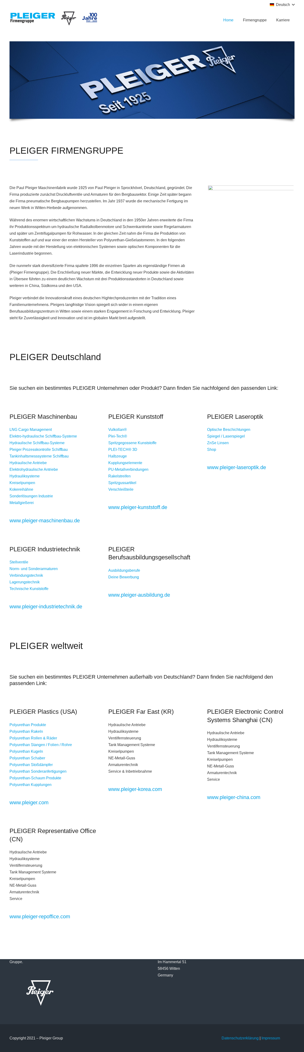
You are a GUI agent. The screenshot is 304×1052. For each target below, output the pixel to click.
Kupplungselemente (125, 463)
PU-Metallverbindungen (128, 469)
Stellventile (19, 562)
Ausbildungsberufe (124, 570)
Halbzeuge (117, 456)
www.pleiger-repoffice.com (40, 916)
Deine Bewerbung (123, 577)
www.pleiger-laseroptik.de (236, 467)
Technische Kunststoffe (29, 589)
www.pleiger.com (29, 802)
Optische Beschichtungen (228, 430)
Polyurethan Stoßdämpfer (31, 765)
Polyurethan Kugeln (26, 751)
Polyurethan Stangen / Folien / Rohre (41, 745)
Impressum (270, 1038)
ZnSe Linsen (218, 443)
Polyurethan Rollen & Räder (33, 738)
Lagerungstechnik (25, 582)
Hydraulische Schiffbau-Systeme (37, 443)
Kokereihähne (21, 489)
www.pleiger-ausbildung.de (139, 595)
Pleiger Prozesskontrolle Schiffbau (39, 449)
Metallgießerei (22, 503)
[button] (282, 5)
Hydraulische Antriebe (28, 463)
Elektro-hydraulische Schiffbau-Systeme (43, 436)
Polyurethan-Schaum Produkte (35, 778)
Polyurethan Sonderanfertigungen (38, 771)
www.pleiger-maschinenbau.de (45, 521)
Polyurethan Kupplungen (31, 785)
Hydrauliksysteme (25, 476)
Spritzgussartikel (122, 483)
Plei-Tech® (117, 436)
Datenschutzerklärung (240, 1038)
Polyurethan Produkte (28, 725)
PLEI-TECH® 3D (122, 449)
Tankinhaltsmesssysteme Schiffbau (40, 456)
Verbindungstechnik (26, 575)
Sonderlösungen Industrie (31, 496)
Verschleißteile (120, 489)
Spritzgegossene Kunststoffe (132, 443)
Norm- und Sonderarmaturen (34, 569)
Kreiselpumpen (22, 483)
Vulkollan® (117, 430)
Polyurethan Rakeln (26, 731)
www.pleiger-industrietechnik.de (46, 606)
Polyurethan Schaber (27, 758)
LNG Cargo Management (31, 430)
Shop (211, 449)
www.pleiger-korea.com (135, 789)
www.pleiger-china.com (233, 797)
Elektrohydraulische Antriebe (34, 469)
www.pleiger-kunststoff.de (137, 507)
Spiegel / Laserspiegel (226, 436)
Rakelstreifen (119, 476)
